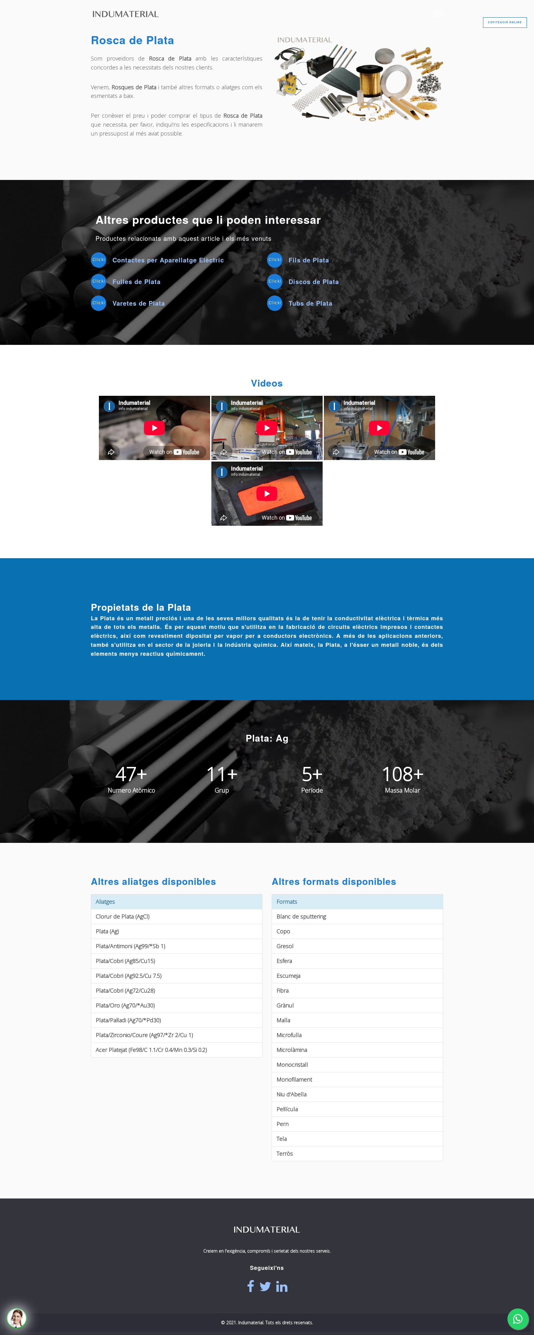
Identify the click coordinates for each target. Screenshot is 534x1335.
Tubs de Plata (311, 303)
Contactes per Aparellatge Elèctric (168, 259)
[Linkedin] (281, 1286)
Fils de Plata (309, 259)
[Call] (16, 1318)
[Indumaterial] (267, 1241)
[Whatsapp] (517, 1318)
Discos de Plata (314, 281)
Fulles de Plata (136, 281)
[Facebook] (250, 1286)
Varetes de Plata (138, 303)
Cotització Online (505, 22)
